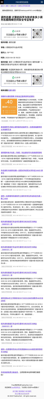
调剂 (14, 90)
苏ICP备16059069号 (22, 394)
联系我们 (22, 391)
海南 (7, 6)
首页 (2, 6)
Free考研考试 (15, 387)
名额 (10, 90)
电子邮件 (28, 391)
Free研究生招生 (22, 2)
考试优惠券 (5, 121)
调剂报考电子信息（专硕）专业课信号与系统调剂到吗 (21, 153)
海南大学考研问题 (24, 6)
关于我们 (16, 391)
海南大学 (13, 6)
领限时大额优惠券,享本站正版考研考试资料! (17, 96)
